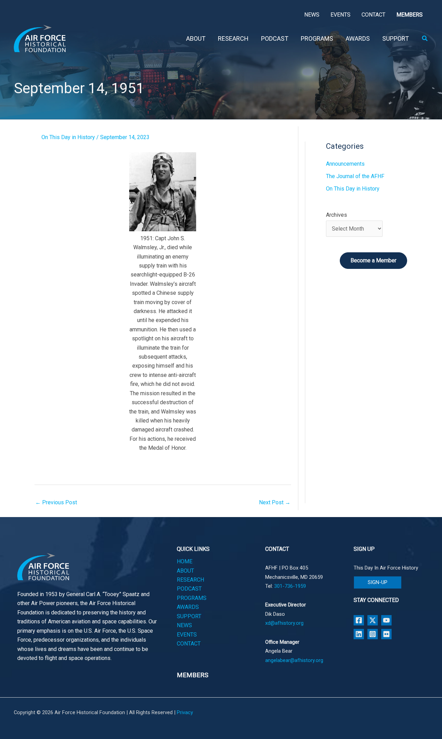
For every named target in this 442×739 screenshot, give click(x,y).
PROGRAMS (191, 598)
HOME (184, 561)
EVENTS (187, 634)
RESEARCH (190, 579)
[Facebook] (359, 620)
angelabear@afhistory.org (294, 660)
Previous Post (56, 502)
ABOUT (185, 570)
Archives (336, 215)
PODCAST (189, 588)
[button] (425, 38)
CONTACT (189, 643)
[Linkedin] (359, 634)
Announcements (345, 164)
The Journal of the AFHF (355, 176)
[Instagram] (372, 634)
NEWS (184, 625)
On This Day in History (68, 137)
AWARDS (188, 607)
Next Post (274, 502)
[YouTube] (386, 620)
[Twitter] (372, 620)
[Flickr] (386, 634)
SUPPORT (189, 616)
